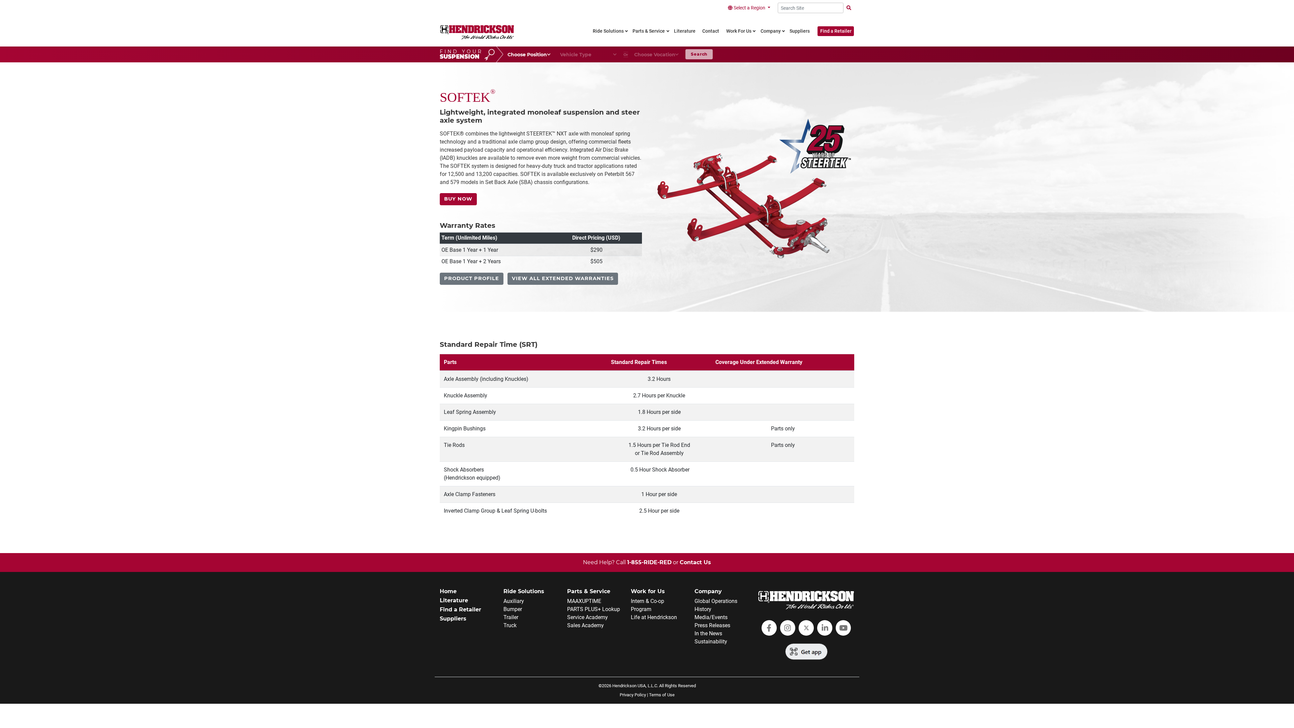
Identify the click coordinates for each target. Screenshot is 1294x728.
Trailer (510, 617)
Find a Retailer (836, 31)
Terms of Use (662, 694)
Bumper (512, 609)
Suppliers (453, 618)
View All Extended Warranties (563, 278)
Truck (510, 625)
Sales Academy (585, 625)
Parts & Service (588, 591)
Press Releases (712, 625)
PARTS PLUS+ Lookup (593, 609)
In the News (708, 633)
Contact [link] (710, 31)
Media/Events (711, 617)
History (703, 609)
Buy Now (458, 199)
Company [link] (771, 31)
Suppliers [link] (800, 31)
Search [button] (699, 54)
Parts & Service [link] (649, 31)
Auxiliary (513, 601)
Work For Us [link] (738, 31)
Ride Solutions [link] (608, 31)
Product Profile (471, 278)
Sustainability (711, 641)
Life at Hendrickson (654, 617)
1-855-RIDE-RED (649, 562)
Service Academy (587, 617)
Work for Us (648, 591)
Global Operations (716, 601)
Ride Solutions (523, 591)
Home (448, 591)
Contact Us (695, 562)
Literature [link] (685, 31)
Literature (454, 600)
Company (708, 591)
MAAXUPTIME (584, 601)
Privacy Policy (633, 694)
